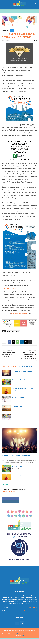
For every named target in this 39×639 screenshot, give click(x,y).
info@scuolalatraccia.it (19, 313)
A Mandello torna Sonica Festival (23, 371)
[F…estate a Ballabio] (6, 382)
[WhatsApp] (18, 342)
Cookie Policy (23, 633)
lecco (8, 331)
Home (3, 15)
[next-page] (6, 423)
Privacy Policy (15, 633)
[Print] (30, 342)
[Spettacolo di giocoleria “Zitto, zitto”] (6, 390)
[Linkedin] (22, 342)
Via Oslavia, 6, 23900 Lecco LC (28, 609)
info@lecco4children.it (8, 491)
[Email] (26, 342)
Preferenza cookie (31, 633)
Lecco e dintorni (9, 15)
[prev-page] (3, 423)
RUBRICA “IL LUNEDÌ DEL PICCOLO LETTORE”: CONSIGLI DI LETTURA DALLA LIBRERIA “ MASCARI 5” (28, 356)
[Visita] (19, 53)
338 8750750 (33, 607)
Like (17, 498)
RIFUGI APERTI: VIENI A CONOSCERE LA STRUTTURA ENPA (9, 355)
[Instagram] (22, 623)
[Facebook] (9, 342)
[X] (13, 342)
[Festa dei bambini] (6, 408)
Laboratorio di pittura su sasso (22, 415)
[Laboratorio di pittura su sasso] (6, 417)
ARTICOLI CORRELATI (10, 366)
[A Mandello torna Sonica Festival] (6, 373)
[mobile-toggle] (3, 3)
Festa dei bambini (18, 406)
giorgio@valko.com (10, 288)
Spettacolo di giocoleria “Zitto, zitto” (22, 475)
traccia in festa (15, 331)
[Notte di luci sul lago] (6, 399)
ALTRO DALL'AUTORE (26, 366)
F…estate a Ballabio (19, 380)
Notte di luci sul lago (18, 397)
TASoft (22, 635)
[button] (36, 3)
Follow (16, 502)
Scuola (12, 30)
